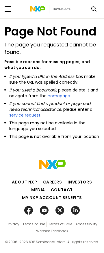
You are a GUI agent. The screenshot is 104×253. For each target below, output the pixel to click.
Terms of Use (34, 224)
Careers (52, 182)
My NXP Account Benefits (52, 197)
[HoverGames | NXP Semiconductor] (51, 9)
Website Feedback (52, 230)
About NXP (24, 182)
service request (24, 115)
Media (38, 190)
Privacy (13, 224)
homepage (59, 96)
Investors (80, 182)
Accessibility (86, 224)
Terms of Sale (60, 224)
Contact (62, 190)
